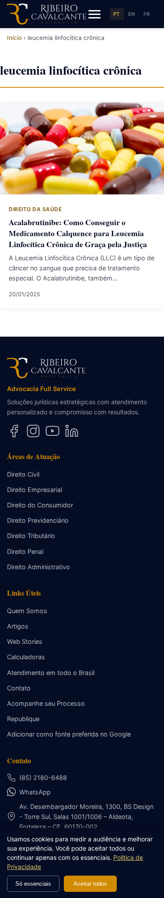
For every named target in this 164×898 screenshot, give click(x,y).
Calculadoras (26, 657)
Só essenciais (33, 883)
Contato (19, 688)
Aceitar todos (90, 883)
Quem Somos (27, 610)
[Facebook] (14, 431)
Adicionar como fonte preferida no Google (69, 734)
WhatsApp (35, 792)
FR (146, 14)
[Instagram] (33, 431)
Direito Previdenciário (38, 520)
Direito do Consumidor (40, 505)
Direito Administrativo (38, 567)
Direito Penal (25, 551)
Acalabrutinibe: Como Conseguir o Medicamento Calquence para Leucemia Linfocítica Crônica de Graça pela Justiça (78, 232)
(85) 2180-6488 (43, 777)
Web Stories (24, 641)
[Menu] (94, 14)
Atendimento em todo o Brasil (50, 672)
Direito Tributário (31, 535)
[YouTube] (52, 431)
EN (132, 14)
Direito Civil (23, 474)
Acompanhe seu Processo (46, 703)
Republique (23, 718)
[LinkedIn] (72, 431)
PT (116, 14)
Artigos (17, 626)
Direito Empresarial (34, 489)
